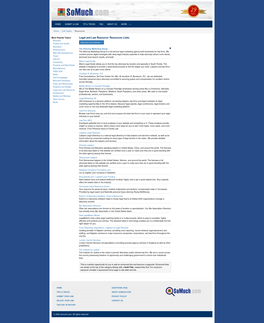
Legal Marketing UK (87, 98)
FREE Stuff (57, 71)
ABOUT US (112, 24)
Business (57, 40)
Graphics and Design (62, 86)
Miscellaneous (59, 68)
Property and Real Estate (64, 65)
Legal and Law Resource (64, 89)
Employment (58, 93)
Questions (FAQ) (119, 287)
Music (55, 102)
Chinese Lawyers (86, 145)
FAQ (101, 24)
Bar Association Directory (90, 205)
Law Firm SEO (85, 120)
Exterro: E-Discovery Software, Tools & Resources (101, 196)
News (55, 74)
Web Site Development (63, 52)
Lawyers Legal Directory (89, 132)
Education (57, 46)
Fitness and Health (61, 43)
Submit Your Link (65, 296)
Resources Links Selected (91, 42)
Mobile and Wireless (62, 96)
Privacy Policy (119, 296)
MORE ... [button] (125, 24)
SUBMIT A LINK (72, 24)
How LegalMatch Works (89, 215)
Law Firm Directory (87, 110)
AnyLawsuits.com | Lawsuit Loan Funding (97, 176)
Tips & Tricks (63, 292)
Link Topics (67, 31)
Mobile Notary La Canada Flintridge (94, 86)
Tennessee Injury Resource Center (94, 186)
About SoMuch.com (121, 292)
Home (56, 31)
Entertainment (59, 49)
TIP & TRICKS (89, 24)
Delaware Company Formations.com (95, 169)
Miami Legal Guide (87, 61)
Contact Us (117, 300)
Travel (55, 55)
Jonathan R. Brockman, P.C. (91, 73)
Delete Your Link (65, 300)
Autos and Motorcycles (63, 83)
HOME (59, 24)
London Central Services (90, 240)
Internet (56, 59)
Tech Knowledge (60, 77)
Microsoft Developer (61, 80)
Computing (57, 62)
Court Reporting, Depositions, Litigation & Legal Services (103, 227)
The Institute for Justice (89, 249)
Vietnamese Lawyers (88, 157)
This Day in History (66, 304)
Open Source (58, 99)
